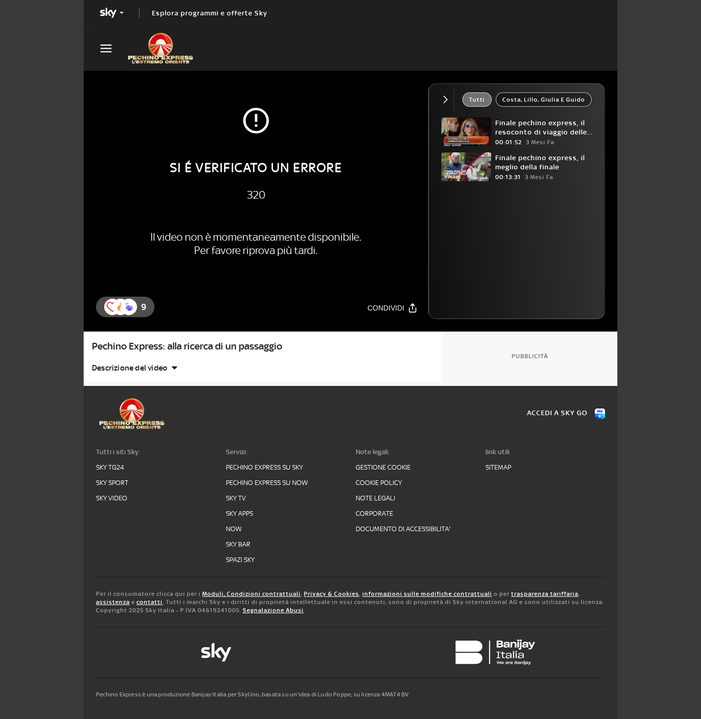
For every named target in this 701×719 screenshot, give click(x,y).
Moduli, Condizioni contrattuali (251, 593)
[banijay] (495, 652)
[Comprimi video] (447, 99)
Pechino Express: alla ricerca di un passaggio (187, 346)
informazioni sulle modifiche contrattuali (427, 593)
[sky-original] (216, 652)
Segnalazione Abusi (273, 610)
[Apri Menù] (112, 48)
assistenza (113, 602)
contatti (150, 602)
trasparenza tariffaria (544, 593)
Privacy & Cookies (331, 593)
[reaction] (129, 307)
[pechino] (166, 48)
